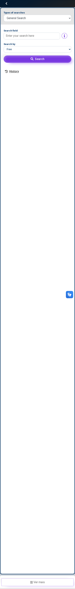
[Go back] (6, 3)
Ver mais (39, 582)
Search (39, 59)
